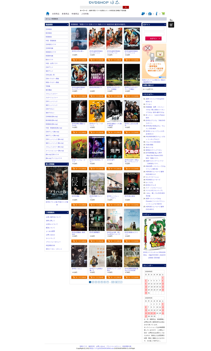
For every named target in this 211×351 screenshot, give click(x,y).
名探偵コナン (104, 10)
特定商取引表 (50, 245)
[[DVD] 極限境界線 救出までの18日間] (132, 246)
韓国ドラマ (96, 10)
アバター (149, 104)
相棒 (90, 10)
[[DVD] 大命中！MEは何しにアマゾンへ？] (132, 138)
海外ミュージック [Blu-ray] (54, 143)
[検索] (126, 7)
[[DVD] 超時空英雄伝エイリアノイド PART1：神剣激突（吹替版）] (132, 29)
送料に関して (50, 220)
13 (113, 282)
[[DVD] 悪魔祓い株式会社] (79, 210)
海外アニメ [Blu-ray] (52, 135)
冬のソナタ (149, 147)
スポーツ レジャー (52, 97)
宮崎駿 (118, 10)
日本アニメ (49, 67)
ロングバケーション (152, 177)
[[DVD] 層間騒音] (97, 210)
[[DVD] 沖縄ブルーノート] (97, 174)
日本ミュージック (52, 101)
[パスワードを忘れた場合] (156, 15)
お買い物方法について (53, 217)
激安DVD (92, 346)
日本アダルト (50, 109)
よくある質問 (50, 231)
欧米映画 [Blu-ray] (52, 120)
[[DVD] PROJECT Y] (97, 65)
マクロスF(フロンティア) (154, 190)
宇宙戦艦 (123, 10)
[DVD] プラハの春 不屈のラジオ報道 (57, 203)
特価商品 (75, 14)
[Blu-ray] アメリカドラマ (54, 158)
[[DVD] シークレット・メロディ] (114, 174)
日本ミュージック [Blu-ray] (54, 139)
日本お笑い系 (50, 75)
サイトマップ (50, 238)
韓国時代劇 (49, 56)
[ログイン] (143, 15)
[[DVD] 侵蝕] (79, 174)
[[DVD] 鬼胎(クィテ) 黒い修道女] (114, 101)
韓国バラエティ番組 (52, 82)
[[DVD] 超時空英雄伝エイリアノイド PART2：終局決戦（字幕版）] (114, 29)
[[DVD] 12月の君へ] (79, 29)
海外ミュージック (52, 105)
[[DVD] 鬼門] (114, 138)
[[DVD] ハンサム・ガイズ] (79, 138)
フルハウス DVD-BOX (153, 142)
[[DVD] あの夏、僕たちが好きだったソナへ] (114, 210)
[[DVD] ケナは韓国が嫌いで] (97, 246)
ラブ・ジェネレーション (154, 188)
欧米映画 (49, 33)
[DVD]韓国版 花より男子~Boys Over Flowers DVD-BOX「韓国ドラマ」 (154, 155)
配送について (50, 228)
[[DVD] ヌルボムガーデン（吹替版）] (114, 65)
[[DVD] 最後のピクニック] (132, 210)
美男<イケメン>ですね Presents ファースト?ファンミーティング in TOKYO (155, 201)
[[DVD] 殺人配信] (132, 174)
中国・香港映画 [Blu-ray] (54, 128)
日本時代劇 (49, 48)
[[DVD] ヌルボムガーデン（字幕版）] (132, 65)
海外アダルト (50, 113)
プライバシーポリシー (53, 242)
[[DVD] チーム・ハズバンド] (97, 101)
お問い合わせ (50, 235)
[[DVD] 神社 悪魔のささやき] (79, 101)
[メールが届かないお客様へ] (154, 78)
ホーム (48, 19)
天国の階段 (149, 145)
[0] (171, 25)
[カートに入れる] (79, 59)
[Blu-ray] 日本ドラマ (52, 154)
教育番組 (49, 90)
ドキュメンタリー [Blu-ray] (54, 147)
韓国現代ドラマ (51, 52)
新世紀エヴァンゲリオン (154, 150)
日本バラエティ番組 (52, 78)
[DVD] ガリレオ (151, 185)
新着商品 (65, 14)
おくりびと (149, 182)
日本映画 (49, 29)
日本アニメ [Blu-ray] (52, 132)
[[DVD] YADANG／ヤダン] (97, 138)
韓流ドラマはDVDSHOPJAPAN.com (102, 348)
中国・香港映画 (51, 41)
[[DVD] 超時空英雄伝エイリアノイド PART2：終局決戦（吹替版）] (97, 29)
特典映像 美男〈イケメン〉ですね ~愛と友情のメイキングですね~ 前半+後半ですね (155, 109)
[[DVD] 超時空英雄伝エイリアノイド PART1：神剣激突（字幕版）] (79, 65)
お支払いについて (52, 224)
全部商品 (55, 14)
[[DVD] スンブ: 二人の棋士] (114, 246)
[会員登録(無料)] (150, 15)
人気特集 (85, 14)
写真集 (48, 86)
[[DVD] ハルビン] (79, 246)
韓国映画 (55, 19)
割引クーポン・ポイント (54, 249)
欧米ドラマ (49, 59)
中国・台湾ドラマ (52, 63)
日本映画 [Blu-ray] (52, 116)
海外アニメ (49, 71)
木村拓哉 (112, 10)
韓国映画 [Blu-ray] (52, 124)
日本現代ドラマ (51, 44)
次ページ (119, 282)
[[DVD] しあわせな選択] (132, 101)
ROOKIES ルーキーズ (153, 180)
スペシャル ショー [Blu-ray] (55, 151)
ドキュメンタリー (52, 94)
